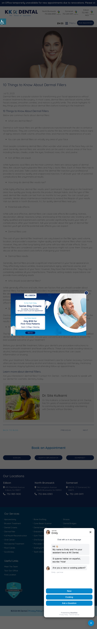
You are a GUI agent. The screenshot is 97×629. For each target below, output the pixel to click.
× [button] (86, 293)
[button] (3, 22)
